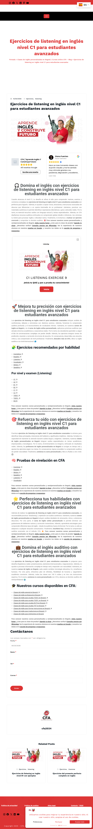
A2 (14, 382)
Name (13, 652)
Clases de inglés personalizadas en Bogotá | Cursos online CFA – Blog (44, 59)
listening (38, 99)
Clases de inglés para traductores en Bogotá (28, 611)
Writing (15, 365)
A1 (14, 379)
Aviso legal (52, 805)
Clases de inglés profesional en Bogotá (26, 595)
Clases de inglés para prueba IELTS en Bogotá (29, 603)
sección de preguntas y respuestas (32, 414)
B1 (14, 385)
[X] (17, 3)
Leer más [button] (52, 176)
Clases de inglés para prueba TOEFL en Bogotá (29, 600)
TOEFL (15, 398)
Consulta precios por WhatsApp (44, 225)
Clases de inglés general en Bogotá (25, 592)
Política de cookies (31, 805)
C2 (14, 393)
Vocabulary (17, 362)
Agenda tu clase (45, 408)
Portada (12, 59)
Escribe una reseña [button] (30, 172)
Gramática (17, 354)
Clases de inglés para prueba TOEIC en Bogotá (29, 598)
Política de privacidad (9, 805)
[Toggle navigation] (46, 16)
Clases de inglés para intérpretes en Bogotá (28, 614)
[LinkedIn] (20, 3)
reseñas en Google (35, 228)
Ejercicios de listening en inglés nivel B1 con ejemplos (26, 774)
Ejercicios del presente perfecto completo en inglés (67, 774)
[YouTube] (27, 3)
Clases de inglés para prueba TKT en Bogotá (28, 606)
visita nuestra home (42, 223)
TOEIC (15, 395)
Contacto (74, 805)
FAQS (81, 805)
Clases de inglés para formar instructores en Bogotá (31, 608)
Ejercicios (29, 99)
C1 (14, 390)
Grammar (16, 467)
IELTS (15, 401)
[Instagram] (10, 3)
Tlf (12, 664)
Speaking (16, 367)
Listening (16, 359)
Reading (16, 357)
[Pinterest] (24, 3)
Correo (13, 675)
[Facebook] (13, 3)
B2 (14, 387)
